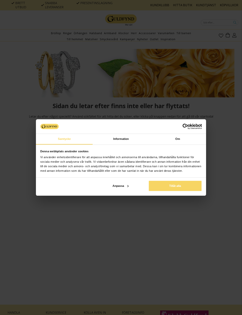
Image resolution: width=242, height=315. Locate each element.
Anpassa (118, 185)
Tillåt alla (175, 185)
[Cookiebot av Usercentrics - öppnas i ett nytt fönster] (185, 126)
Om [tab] (177, 138)
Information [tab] (121, 138)
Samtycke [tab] (64, 138)
